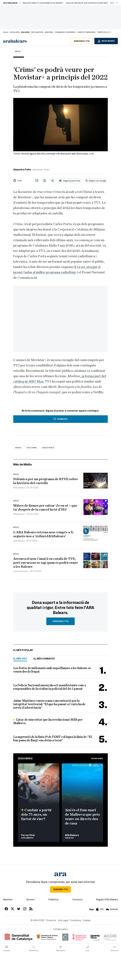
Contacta (77, 899)
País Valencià (37, 32)
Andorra (49, 32)
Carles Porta (48, 447)
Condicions (75, 920)
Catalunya (15, 32)
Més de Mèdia (22, 464)
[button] (117, 3)
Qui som (30, 899)
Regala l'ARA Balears (107, 899)
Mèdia (17, 51)
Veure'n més (97, 758)
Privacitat (51, 920)
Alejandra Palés (22, 169)
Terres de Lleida (104, 32)
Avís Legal (63, 920)
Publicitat (53, 899)
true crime (31, 447)
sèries (18, 447)
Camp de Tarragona (86, 32)
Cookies (87, 920)
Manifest (8, 899)
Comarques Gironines (65, 32)
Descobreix (25, 758)
